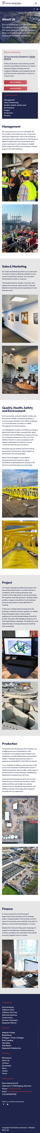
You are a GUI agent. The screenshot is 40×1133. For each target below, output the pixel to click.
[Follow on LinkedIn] (37, 9)
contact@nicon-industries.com (19, 1091)
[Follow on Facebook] (34, 9)
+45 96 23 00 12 (15, 88)
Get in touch (15, 82)
